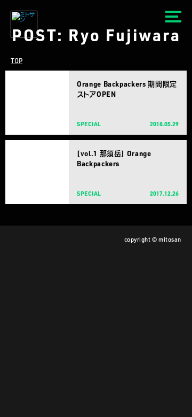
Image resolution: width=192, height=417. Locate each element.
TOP (16, 60)
